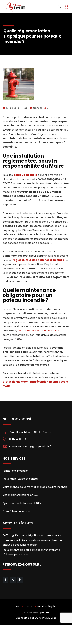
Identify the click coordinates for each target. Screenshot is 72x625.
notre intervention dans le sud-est (39, 330)
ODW (38, 617)
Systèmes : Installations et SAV (22, 503)
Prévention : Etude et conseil (20, 478)
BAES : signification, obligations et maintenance (32, 535)
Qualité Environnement (17, 511)
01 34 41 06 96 (17, 439)
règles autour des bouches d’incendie (38, 260)
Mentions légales (47, 606)
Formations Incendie (15, 470)
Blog (18, 606)
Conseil (37, 108)
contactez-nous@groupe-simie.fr (30, 446)
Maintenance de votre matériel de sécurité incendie (35, 487)
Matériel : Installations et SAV (21, 495)
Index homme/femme (37, 612)
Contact (29, 606)
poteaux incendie (25, 175)
